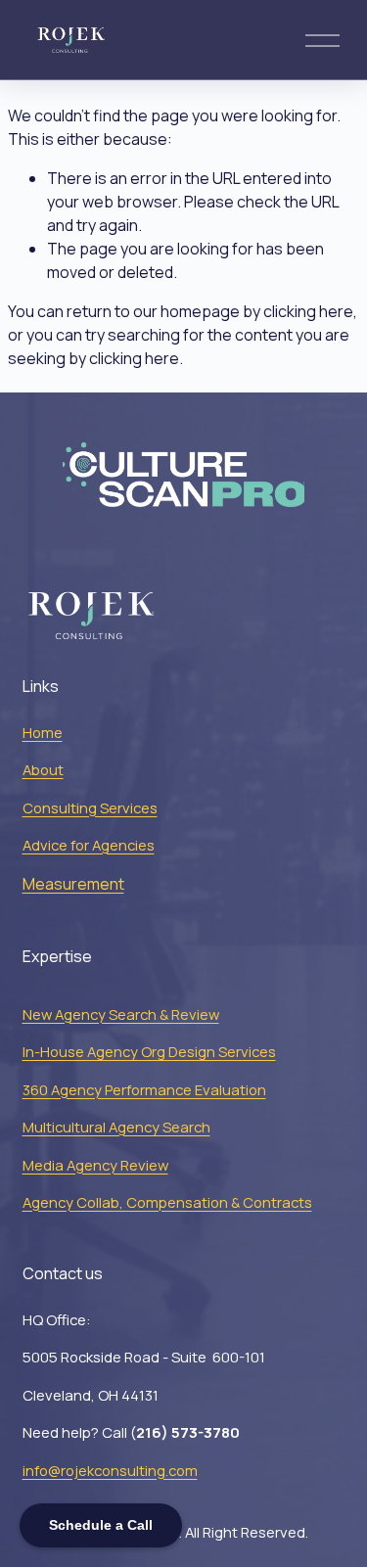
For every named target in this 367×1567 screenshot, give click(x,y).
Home (43, 732)
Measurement (73, 884)
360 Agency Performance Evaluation (144, 1089)
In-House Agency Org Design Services (149, 1051)
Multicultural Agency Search (116, 1126)
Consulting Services (90, 807)
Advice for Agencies (89, 844)
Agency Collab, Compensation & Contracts (167, 1202)
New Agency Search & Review (121, 1014)
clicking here (308, 311)
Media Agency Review (95, 1165)
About (43, 769)
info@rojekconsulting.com (110, 1470)
